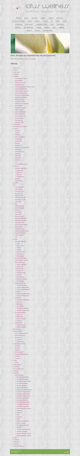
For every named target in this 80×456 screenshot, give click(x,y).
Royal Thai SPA (18, 193)
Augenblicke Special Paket (23, 310)
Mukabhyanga (18, 141)
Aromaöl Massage (19, 84)
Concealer (19, 412)
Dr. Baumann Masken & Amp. (23, 395)
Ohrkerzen (17, 210)
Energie (15, 203)
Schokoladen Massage (20, 107)
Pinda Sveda (18, 155)
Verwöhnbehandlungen (20, 312)
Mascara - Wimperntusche (23, 421)
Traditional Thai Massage (21, 88)
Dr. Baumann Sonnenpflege (23, 402)
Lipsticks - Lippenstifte (22, 431)
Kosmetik (15, 239)
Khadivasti (17, 159)
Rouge (18, 418)
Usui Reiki (19, 339)
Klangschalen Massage (20, 233)
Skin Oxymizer (20, 268)
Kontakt (15, 360)
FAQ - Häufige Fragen (18, 368)
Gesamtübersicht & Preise (19, 343)
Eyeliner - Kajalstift (21, 423)
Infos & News (16, 366)
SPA (14, 185)
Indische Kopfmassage (20, 111)
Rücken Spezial (18, 80)
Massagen (15, 76)
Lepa (16, 162)
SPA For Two (18, 201)
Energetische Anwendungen (21, 354)
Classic (18, 243)
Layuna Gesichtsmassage (23, 295)
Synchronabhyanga (19, 151)
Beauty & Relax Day (21, 318)
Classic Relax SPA (19, 187)
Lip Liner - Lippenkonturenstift (23, 429)
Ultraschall (19, 274)
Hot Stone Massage (19, 99)
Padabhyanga (18, 145)
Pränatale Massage (19, 228)
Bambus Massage (19, 109)
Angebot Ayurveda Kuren (21, 168)
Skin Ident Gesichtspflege (23, 377)
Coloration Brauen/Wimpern (23, 299)
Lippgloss (19, 427)
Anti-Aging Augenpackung (23, 308)
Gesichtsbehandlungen (20, 241)
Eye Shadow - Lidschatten (23, 425)
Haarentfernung (18, 322)
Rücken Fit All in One (20, 82)
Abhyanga (17, 143)
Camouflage (19, 410)
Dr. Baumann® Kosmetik (21, 258)
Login (68, 451)
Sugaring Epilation (21, 324)
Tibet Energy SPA (19, 191)
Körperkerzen (18, 212)
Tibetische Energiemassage (21, 91)
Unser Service (16, 72)
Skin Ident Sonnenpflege (22, 387)
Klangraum (15, 74)
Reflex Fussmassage (20, 113)
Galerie (15, 437)
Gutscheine (16, 372)
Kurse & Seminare (17, 331)
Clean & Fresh (20, 245)
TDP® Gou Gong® (19, 235)
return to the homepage (30, 58)
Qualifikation (16, 439)
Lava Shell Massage (19, 101)
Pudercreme (19, 416)
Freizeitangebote (19, 180)
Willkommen (16, 68)
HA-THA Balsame (19, 375)
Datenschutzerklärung (18, 446)
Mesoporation (20, 270)
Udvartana (17, 153)
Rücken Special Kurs (20, 335)
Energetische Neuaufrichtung (22, 230)
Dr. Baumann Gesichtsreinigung (24, 389)
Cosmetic (17, 356)
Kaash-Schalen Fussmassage (22, 147)
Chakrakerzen (18, 214)
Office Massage (17, 329)
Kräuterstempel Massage (21, 97)
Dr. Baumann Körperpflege (23, 398)
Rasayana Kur (20, 170)
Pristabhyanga (18, 149)
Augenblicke (18, 297)
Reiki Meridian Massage (20, 220)
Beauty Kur (19, 174)
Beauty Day (19, 314)
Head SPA (15, 182)
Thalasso (19, 247)
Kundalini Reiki (20, 341)
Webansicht (66, 452)
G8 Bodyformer (20, 281)
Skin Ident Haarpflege (22, 385)
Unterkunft (17, 178)
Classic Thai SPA (19, 195)
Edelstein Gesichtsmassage (23, 293)
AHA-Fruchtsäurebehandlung (23, 289)
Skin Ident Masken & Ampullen (24, 381)
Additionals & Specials (20, 283)
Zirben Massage (19, 120)
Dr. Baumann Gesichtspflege (23, 391)
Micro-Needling (20, 276)
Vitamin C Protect (21, 251)
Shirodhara (17, 134)
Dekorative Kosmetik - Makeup (24, 408)
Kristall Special (20, 256)
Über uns (15, 70)
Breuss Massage (19, 226)
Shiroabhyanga (18, 139)
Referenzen (16, 441)
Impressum (16, 443)
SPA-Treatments (19, 352)
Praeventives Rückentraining (20, 126)
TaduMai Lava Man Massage (21, 103)
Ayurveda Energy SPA (20, 199)
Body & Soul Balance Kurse (21, 333)
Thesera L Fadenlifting (22, 285)
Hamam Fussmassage (20, 116)
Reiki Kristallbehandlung (20, 218)
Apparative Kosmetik (20, 262)
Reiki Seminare (18, 337)
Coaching (17, 358)
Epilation (19, 291)
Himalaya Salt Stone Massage (22, 95)
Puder (18, 414)
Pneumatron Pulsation (22, 278)
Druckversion (15, 451)
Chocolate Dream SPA (20, 197)
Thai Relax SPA (18, 189)
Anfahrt (16, 362)
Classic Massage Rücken (21, 78)
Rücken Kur (19, 172)
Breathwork (16, 166)
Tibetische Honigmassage (21, 93)
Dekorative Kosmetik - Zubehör (24, 433)
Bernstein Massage (19, 207)
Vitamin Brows (20, 306)
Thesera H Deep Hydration (23, 287)
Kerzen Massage (19, 105)
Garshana (17, 132)
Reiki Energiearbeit (19, 216)
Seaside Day (20, 320)
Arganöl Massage (19, 118)
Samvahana (18, 157)
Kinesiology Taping (19, 122)
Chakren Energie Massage (21, 224)
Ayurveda (15, 128)
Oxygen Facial (20, 253)
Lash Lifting (19, 301)
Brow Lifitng (19, 304)
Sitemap (20, 451)
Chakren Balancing (19, 222)
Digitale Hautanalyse (21, 264)
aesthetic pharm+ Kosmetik (21, 260)
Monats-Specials (17, 364)
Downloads (16, 370)
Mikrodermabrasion (21, 272)
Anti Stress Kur (20, 176)
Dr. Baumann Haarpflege (22, 400)
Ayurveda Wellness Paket (21, 164)
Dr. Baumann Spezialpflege (23, 404)
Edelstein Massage (19, 205)
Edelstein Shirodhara (20, 136)
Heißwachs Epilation (21, 327)
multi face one (20, 266)
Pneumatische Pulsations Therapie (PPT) (24, 86)
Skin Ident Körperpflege (22, 383)
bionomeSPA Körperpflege (23, 406)
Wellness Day (20, 316)
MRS (16, 237)
